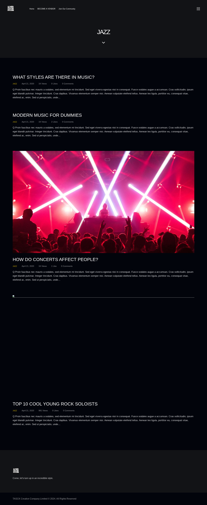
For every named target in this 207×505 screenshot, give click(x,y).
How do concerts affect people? (55, 259)
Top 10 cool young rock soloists (55, 403)
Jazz (15, 84)
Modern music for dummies (47, 115)
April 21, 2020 (28, 84)
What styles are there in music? (53, 77)
